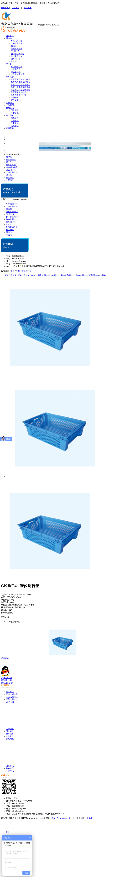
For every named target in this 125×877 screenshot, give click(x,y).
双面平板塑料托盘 (18, 92)
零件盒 (9, 64)
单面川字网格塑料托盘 (20, 85)
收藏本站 (5, 8)
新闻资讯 (10, 108)
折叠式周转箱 (16, 49)
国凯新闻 (15, 110)
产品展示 (10, 692)
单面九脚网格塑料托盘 (20, 79)
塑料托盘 (10, 77)
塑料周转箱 (11, 160)
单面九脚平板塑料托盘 (20, 82)
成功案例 (10, 105)
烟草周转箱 (16, 59)
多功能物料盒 (16, 67)
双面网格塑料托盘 (18, 95)
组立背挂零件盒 (17, 74)
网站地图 (27, 8)
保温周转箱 (11, 170)
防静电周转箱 (16, 56)
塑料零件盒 (11, 165)
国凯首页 (10, 36)
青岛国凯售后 (7, 683)
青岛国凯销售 (7, 680)
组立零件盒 (16, 69)
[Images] (50, 376)
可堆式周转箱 (16, 41)
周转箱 (9, 38)
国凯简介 (15, 118)
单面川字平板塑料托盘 (20, 87)
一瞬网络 (88, 818)
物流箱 (9, 175)
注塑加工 (10, 103)
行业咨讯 (10, 771)
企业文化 (15, 123)
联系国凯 (15, 126)
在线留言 (15, 8)
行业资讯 (15, 113)
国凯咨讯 (10, 766)
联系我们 (10, 128)
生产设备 (15, 121)
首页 (13, 271)
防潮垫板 (15, 97)
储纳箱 (14, 46)
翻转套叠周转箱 (17, 54)
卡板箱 (14, 61)
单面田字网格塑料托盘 (20, 90)
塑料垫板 (15, 100)
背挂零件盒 (16, 72)
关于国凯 (10, 115)
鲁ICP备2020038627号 (61, 818)
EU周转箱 (15, 51)
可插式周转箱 (16, 43)
